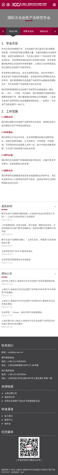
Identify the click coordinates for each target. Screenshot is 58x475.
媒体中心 (8, 420)
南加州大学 (9, 397)
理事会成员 (28, 31)
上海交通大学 (10, 393)
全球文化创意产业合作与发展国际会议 (22, 401)
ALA (22, 472)
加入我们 (8, 416)
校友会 (7, 423)
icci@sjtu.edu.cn (15, 352)
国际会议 (44, 31)
